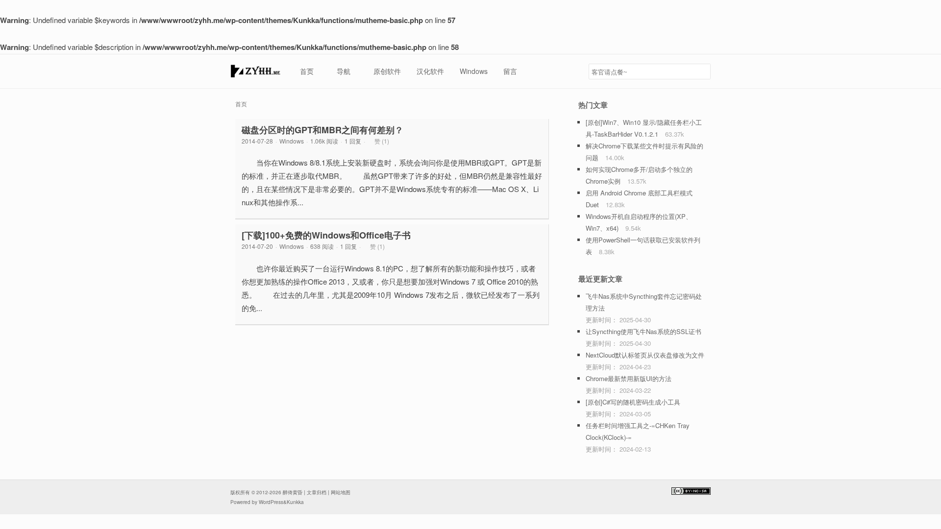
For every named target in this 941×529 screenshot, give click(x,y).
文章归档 (316, 492)
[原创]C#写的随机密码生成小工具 (633, 402)
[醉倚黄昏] (255, 74)
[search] (701, 71)
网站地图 (340, 492)
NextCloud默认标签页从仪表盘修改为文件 (645, 355)
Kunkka (295, 502)
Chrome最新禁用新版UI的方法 (628, 378)
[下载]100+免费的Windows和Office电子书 (326, 235)
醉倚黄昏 (292, 492)
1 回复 (353, 141)
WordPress (271, 502)
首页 (241, 103)
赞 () (381, 141)
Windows (474, 71)
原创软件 (387, 71)
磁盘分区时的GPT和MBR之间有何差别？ (322, 129)
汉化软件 (430, 71)
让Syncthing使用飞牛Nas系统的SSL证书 (643, 331)
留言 (510, 71)
